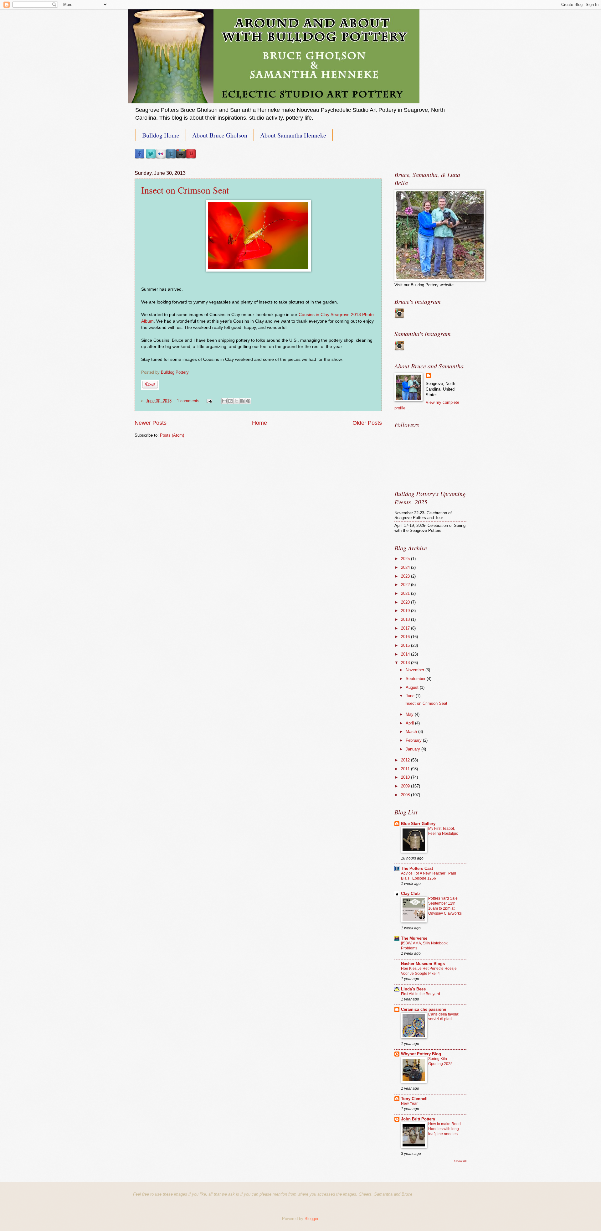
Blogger (311, 1218)
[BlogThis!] (230, 401)
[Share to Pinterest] (248, 401)
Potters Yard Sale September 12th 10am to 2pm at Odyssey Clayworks (445, 906)
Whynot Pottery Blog (421, 1054)
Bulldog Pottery (175, 372)
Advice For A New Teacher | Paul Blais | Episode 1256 (428, 875)
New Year (409, 1103)
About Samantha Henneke (293, 135)
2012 (406, 760)
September (416, 678)
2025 (406, 558)
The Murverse (414, 938)
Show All (460, 1161)
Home (259, 423)
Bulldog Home (160, 135)
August (413, 687)
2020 (406, 602)
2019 (406, 610)
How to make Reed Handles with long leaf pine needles (444, 1129)
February (414, 740)
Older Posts (367, 423)
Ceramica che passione (423, 1009)
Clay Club (410, 893)
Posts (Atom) (172, 435)
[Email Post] (209, 400)
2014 (406, 654)
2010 (406, 777)
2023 (406, 576)
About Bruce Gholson (219, 135)
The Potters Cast (417, 868)
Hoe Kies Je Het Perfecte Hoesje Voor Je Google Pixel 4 (429, 971)
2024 (406, 567)
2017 (406, 628)
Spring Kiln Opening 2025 (440, 1061)
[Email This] (224, 401)
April (410, 723)
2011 (406, 768)
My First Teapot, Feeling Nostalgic (443, 831)
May (410, 714)
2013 (406, 662)
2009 (406, 786)
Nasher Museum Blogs (423, 963)
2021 (406, 593)
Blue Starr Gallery (418, 823)
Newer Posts (151, 423)
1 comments (188, 400)
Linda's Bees (413, 989)
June (411, 695)
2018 (406, 619)
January (413, 749)
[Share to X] (236, 401)
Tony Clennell (414, 1098)
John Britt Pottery (418, 1119)
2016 (406, 636)
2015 (406, 645)
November (415, 669)
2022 (406, 584)
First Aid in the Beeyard (420, 994)
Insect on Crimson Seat (185, 190)
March (412, 731)
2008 (406, 794)
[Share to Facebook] (242, 401)
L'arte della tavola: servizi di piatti (443, 1016)
